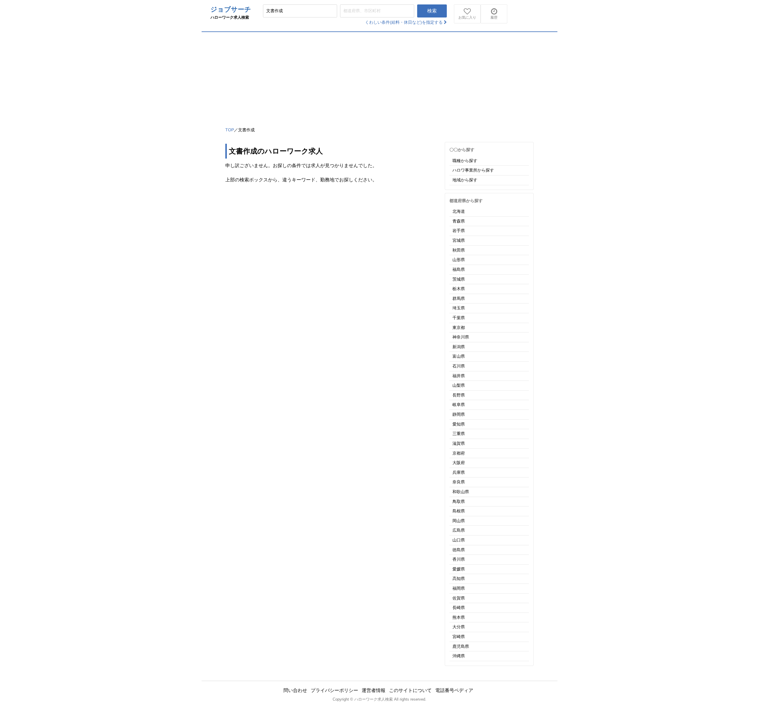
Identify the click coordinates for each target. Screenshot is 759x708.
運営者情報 (373, 690)
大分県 (458, 626)
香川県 (458, 559)
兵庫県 (458, 472)
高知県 (458, 578)
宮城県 (458, 240)
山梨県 (458, 385)
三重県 (458, 433)
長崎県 (458, 607)
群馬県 (458, 298)
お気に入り (467, 17)
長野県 (458, 395)
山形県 (458, 259)
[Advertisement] (379, 76)
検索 (432, 10)
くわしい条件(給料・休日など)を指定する (404, 22)
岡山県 (458, 520)
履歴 (494, 17)
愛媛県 (458, 569)
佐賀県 (458, 598)
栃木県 (458, 288)
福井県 (458, 375)
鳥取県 (458, 501)
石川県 (458, 366)
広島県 (458, 530)
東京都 (458, 327)
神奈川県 (460, 337)
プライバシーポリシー (334, 690)
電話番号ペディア (454, 690)
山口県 (458, 540)
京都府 (458, 453)
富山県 (458, 356)
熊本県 (458, 617)
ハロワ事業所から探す (473, 170)
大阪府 (458, 462)
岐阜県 (458, 404)
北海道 (458, 211)
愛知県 (458, 424)
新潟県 (458, 346)
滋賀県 (458, 443)
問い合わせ (295, 690)
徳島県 (458, 549)
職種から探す (464, 160)
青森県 (458, 221)
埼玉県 (458, 308)
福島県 (458, 269)
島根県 (458, 511)
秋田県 (458, 250)
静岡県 (458, 414)
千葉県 (458, 317)
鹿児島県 (460, 646)
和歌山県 (460, 491)
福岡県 (458, 588)
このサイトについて (410, 690)
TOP (229, 129)
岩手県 (458, 230)
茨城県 (458, 279)
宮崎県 (458, 636)
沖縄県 (458, 655)
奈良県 (458, 482)
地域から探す (464, 180)
